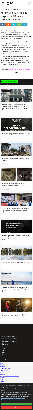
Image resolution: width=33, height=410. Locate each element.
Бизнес (2, 381)
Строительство (5, 368)
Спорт (2, 372)
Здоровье (3, 365)
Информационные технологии (9, 376)
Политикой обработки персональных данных (12, 399)
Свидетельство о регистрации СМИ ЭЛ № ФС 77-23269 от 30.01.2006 (10, 339)
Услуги (2, 379)
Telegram (3, 348)
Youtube (3, 352)
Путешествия (4, 370)
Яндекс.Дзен (4, 359)
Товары (2, 378)
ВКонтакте (4, 354)
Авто (1, 363)
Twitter (3, 350)
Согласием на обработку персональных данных (13, 398)
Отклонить (16, 407)
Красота (2, 366)
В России (3, 374)
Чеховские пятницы (24, 69)
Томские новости (13, 69)
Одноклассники (5, 356)
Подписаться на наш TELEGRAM (9, 81)
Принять (16, 404)
